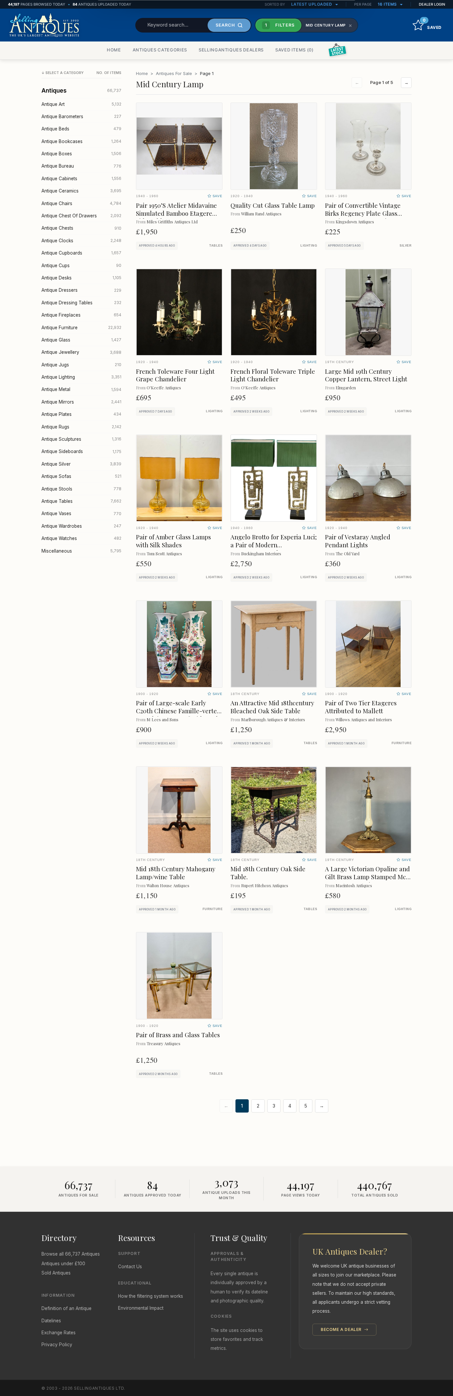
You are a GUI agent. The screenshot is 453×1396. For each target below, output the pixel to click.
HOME (114, 49)
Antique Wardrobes (81, 526)
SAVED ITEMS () (294, 49)
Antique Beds (81, 128)
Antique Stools (81, 489)
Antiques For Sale (174, 73)
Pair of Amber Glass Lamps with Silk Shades (173, 541)
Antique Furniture (81, 327)
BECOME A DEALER (342, 1329)
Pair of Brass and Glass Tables (178, 1035)
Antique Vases (81, 513)
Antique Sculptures (81, 439)
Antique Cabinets (81, 178)
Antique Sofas (81, 476)
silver (406, 245)
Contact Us (130, 1266)
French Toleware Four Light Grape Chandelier (175, 375)
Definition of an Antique (66, 1308)
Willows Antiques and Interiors (364, 719)
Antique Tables (81, 501)
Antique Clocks (81, 240)
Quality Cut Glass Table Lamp (272, 205)
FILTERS (280, 25)
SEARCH (225, 25)
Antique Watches (81, 538)
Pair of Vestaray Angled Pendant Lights (357, 541)
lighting (308, 245)
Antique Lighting (81, 377)
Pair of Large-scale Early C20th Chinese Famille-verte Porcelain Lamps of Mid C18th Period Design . (178, 715)
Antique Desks (81, 277)
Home (142, 73)
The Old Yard (347, 553)
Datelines (51, 1320)
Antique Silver (81, 464)
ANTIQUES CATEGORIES (160, 49)
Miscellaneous (81, 551)
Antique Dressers (81, 290)
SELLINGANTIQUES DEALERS (231, 49)
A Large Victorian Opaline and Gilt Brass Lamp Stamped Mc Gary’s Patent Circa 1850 (367, 877)
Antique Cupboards (81, 253)
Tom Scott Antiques (164, 553)
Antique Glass (81, 340)
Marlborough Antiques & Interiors (273, 719)
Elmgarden (346, 387)
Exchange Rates (58, 1332)
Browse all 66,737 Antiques (70, 1254)
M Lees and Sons (162, 719)
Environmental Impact (140, 1308)
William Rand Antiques (261, 213)
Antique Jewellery (81, 352)
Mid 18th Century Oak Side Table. (267, 873)
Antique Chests (81, 228)
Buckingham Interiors (261, 553)
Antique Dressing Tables (81, 302)
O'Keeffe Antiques (164, 387)
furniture (402, 743)
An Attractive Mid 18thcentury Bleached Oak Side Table (272, 707)
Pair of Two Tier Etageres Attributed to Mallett (361, 707)
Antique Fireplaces (81, 315)
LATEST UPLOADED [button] (312, 4)
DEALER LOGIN (432, 4)
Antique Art (81, 104)
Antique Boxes (81, 153)
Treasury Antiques (163, 1043)
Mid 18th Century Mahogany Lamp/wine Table (175, 873)
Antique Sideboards (81, 451)
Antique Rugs (81, 426)
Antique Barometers (81, 116)
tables (216, 245)
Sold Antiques (56, 1273)
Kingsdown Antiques (355, 221)
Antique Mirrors (81, 402)
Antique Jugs (81, 364)
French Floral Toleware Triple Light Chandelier (272, 375)
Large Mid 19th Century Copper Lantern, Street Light (366, 375)
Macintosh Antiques (354, 885)
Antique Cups (81, 265)
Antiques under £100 (63, 1263)
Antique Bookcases (81, 141)
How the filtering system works (150, 1296)
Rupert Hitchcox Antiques (264, 885)
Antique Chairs (81, 203)
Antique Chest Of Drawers (81, 215)
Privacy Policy (56, 1344)
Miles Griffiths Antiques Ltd (172, 221)
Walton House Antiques (168, 885)
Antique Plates (81, 414)
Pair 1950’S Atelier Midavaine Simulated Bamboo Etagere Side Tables (176, 213)
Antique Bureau (81, 166)
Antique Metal (81, 389)
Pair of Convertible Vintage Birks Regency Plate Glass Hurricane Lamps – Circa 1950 (367, 213)
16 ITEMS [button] (388, 4)
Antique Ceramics (81, 191)
